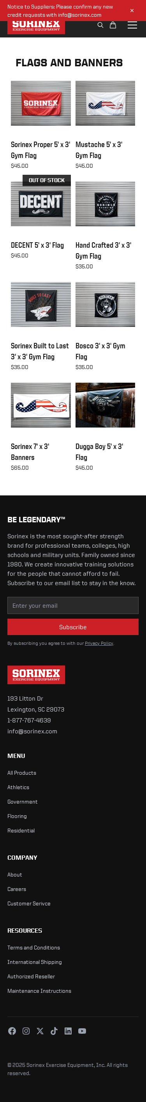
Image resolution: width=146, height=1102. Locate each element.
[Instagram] (26, 1031)
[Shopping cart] (113, 25)
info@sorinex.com (32, 731)
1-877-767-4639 (29, 720)
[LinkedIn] (68, 1031)
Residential (21, 830)
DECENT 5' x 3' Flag (37, 245)
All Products (21, 772)
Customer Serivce (29, 903)
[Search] (100, 25)
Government (22, 801)
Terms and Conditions (33, 947)
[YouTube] (82, 1031)
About (14, 874)
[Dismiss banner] (131, 10)
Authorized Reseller (31, 976)
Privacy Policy (99, 643)
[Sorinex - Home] (36, 25)
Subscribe (73, 627)
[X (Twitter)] (40, 1031)
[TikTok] (54, 1031)
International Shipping (34, 961)
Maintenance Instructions (39, 990)
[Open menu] (132, 25)
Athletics (18, 787)
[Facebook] (12, 1031)
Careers (16, 889)
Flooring (17, 816)
